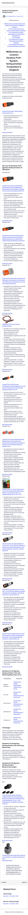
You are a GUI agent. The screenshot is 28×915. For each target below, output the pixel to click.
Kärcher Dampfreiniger (11, 901)
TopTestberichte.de (8, 3)
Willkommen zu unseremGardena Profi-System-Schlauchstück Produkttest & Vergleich (14, 25)
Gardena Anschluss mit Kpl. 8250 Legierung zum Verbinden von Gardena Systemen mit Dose (13, 857)
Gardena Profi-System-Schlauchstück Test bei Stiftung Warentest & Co (16, 34)
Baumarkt (5, 896)
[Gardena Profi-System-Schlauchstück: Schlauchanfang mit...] (8, 104)
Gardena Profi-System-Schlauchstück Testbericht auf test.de (17, 685)
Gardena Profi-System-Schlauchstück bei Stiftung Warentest (16, 41)
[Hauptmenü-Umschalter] (24, 2)
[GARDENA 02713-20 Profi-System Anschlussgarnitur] (8, 319)
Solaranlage (7, 894)
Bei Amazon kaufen (7, 132)
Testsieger (16, 37)
